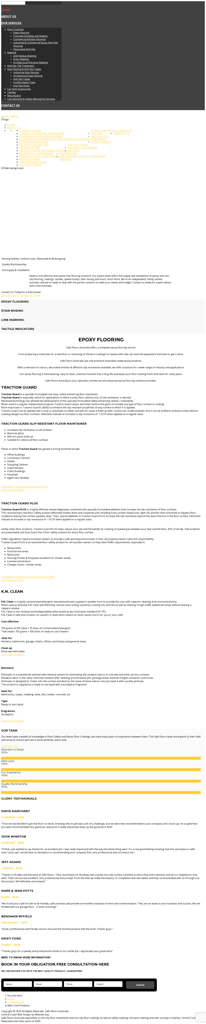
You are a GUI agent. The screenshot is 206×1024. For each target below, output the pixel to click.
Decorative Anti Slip (24, 49)
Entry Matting (21, 59)
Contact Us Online (30, 295)
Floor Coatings (15, 29)
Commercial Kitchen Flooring (29, 39)
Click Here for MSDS (12, 654)
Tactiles (11, 92)
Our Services (11, 23)
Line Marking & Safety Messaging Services (31, 99)
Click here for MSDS (12, 490)
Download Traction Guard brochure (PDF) (24, 487)
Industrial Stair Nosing (26, 72)
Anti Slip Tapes (21, 79)
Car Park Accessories (19, 89)
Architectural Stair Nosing (28, 75)
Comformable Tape (24, 82)
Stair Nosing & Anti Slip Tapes (24, 69)
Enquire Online (9, 116)
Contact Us (10, 105)
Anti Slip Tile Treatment (20, 65)
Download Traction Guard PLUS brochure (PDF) (28, 577)
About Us (8, 16)
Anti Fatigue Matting (24, 56)
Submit (140, 985)
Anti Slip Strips (21, 85)
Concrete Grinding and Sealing (30, 36)
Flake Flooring (21, 32)
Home (5, 10)
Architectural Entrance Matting (30, 62)
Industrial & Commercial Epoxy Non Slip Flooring (55, 139)
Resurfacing (14, 95)
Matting (11, 52)
